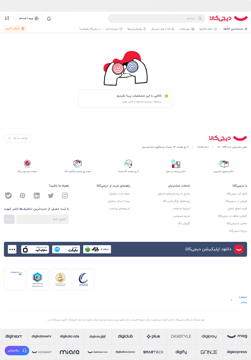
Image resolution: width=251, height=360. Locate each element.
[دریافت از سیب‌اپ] (35, 249)
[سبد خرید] (7, 18)
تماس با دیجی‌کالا (236, 223)
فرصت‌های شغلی (237, 208)
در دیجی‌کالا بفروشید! (90, 29)
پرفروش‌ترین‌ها (134, 29)
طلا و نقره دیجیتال (160, 29)
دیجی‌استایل (112, 29)
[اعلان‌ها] (49, 18)
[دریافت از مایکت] (66, 249)
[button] (17, 350)
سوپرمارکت (184, 29)
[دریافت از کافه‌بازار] (97, 249)
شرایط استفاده (181, 208)
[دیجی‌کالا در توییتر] (51, 195)
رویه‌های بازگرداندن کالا (176, 201)
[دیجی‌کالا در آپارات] (22, 195)
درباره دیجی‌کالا (238, 231)
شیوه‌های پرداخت (119, 208)
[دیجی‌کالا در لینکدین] (37, 195)
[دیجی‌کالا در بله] (8, 195)
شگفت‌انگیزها (206, 29)
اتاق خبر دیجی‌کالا (236, 194)
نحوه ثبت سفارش (119, 194)
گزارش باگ (184, 223)
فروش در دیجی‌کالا (236, 201)
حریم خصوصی (181, 216)
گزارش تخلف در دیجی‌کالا (232, 216)
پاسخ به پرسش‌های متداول (173, 194)
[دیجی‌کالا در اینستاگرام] (65, 195)
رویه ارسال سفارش (118, 201)
